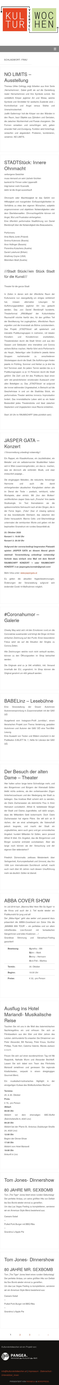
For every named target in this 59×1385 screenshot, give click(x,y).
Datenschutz (46, 1371)
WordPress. (43, 1381)
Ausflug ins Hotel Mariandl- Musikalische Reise (27, 1014)
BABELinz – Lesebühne (28, 700)
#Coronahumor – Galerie (21, 617)
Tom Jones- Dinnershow (29, 1179)
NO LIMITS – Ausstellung (17, 77)
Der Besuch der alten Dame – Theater (26, 774)
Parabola (31, 1381)
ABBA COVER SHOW (27, 900)
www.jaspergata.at (28, 572)
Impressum (33, 1371)
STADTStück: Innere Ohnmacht (25, 165)
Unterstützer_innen (10, 1375)
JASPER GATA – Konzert (21, 443)
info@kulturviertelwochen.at (14, 1371)
